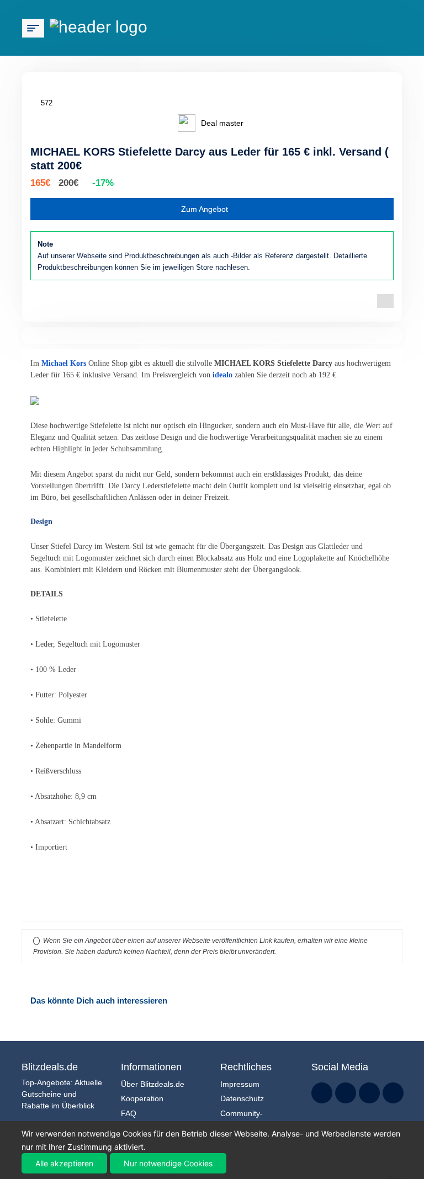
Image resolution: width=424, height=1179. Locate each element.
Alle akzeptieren (64, 1163)
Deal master (222, 123)
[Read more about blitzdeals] (321, 1092)
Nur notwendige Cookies (168, 1163)
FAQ (128, 1113)
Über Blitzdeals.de (152, 1084)
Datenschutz (242, 1098)
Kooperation (142, 1098)
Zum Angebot (204, 209)
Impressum (239, 1084)
